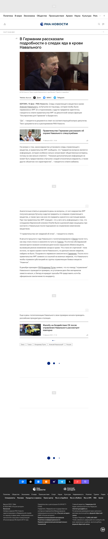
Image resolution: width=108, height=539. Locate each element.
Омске (75, 239)
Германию (72, 253)
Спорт (53, 494)
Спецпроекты (10, 498)
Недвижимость (78, 494)
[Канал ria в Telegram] (62, 482)
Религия (89, 494)
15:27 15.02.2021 (9, 32)
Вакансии (6, 509)
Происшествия (44, 494)
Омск (22, 344)
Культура (67, 494)
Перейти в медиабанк (62, 92)
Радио (103, 494)
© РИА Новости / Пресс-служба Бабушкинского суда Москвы (37, 92)
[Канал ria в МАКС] (23, 482)
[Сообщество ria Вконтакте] (38, 482)
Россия (68, 344)
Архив (101, 498)
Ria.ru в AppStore (61, 498)
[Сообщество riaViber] (85, 482)
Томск (29, 344)
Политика (6, 494)
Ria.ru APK (87, 498)
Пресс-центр (48, 498)
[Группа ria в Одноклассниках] (46, 482)
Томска (60, 242)
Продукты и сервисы (33, 498)
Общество (15, 494)
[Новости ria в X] (69, 482)
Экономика (25, 494)
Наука (60, 494)
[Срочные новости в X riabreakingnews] (77, 482)
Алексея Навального (29, 107)
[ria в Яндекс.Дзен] (30, 482)
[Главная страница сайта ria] (54, 24)
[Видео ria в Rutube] (54, 482)
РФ (39, 267)
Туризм (96, 494)
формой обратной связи (81, 524)
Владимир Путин (48, 267)
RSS (95, 498)
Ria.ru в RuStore (76, 498)
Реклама (20, 498)
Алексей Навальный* (56, 344)
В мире (34, 494)
